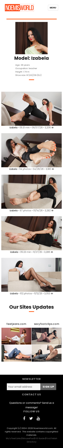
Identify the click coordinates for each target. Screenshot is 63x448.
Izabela (13, 127)
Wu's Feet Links (13, 438)
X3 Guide (40, 438)
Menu (53, 7)
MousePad (28, 438)
